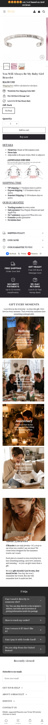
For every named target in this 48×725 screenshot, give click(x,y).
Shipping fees (8, 85)
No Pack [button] (8, 110)
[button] (4, 11)
